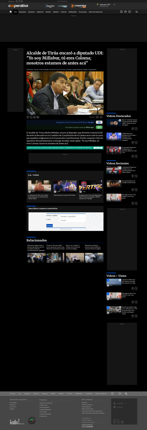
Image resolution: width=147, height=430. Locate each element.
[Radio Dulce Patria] (49, 6)
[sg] (129, 13)
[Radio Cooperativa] (78, 6)
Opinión (56, 12)
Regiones (40, 12)
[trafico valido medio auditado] (32, 424)
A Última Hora (43, 416)
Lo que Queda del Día (45, 414)
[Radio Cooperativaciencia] (62, 6)
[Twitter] (19, 1)
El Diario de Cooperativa (46, 403)
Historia (12, 409)
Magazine (22, 12)
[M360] (125, 13)
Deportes (31, 12)
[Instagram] (22, 1)
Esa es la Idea (43, 412)
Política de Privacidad (66, 229)
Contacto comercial (87, 404)
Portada (12, 393)
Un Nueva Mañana (44, 407)
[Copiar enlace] (101, 117)
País (15, 12)
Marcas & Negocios (95, 12)
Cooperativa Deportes (45, 409)
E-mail (48, 219)
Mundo (48, 12)
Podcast (63, 12)
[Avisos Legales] (121, 13)
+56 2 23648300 (87, 427)
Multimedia (72, 12)
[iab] (17, 426)
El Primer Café (43, 405)
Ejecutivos (12, 404)
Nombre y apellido (51, 215)
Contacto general (86, 407)
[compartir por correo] (97, 117)
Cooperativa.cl (86, 418)
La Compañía (13, 402)
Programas (83, 12)
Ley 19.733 (13, 407)
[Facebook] (17, 1)
